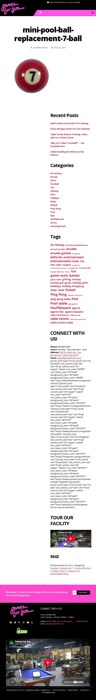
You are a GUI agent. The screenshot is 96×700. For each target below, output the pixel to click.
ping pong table (60, 299)
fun (73, 271)
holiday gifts (80, 282)
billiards (56, 257)
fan (82, 261)
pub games (72, 304)
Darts (53, 180)
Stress (53, 222)
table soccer (75, 315)
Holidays (54, 198)
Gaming (54, 191)
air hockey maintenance (77, 245)
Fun (52, 187)
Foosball (54, 183)
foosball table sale (57, 272)
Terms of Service (82, 568)
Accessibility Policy (59, 573)
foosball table (85, 268)
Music (53, 201)
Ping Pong (55, 208)
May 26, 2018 (59, 47)
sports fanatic (74, 312)
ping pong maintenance (75, 295)
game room (59, 275)
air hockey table (57, 249)
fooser (67, 272)
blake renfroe (42, 47)
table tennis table (61, 322)
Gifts (52, 194)
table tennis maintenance (78, 319)
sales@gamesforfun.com (69, 358)
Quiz (52, 215)
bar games (76, 254)
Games (74, 275)
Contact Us (72, 571)
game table (55, 279)
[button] (40, 12)
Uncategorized (58, 226)
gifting (66, 279)
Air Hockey (55, 173)
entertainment (73, 257)
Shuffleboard (57, 219)
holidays (55, 286)
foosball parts (76, 265)
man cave (57, 290)
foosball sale (73, 268)
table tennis (59, 318)
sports (76, 308)
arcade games (60, 253)
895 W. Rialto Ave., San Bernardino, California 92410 (65, 354)
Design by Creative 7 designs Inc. (38, 690)
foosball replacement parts (58, 268)
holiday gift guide (60, 282)
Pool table (58, 303)
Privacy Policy (58, 571)
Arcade (53, 176)
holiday (76, 279)
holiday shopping (73, 286)
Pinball (53, 205)
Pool (52, 212)
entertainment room (64, 261)
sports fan (57, 312)
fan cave (55, 264)
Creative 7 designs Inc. (61, 568)
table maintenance (59, 315)
